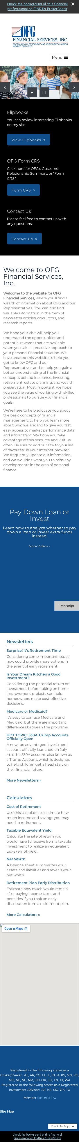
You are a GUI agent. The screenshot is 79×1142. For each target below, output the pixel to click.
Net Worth (16, 859)
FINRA (42, 1098)
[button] (60, 57)
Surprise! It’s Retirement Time (34, 650)
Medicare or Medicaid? (27, 711)
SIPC (52, 1098)
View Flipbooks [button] (26, 140)
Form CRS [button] (21, 190)
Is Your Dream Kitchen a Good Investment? (34, 676)
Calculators (19, 797)
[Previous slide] (5, 87)
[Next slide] (74, 87)
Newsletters (20, 641)
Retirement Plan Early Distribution (38, 883)
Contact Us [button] (22, 239)
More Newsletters (24, 780)
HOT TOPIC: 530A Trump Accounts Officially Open (37, 737)
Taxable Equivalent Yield (29, 830)
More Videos (39, 546)
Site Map (7, 1111)
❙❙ (44, 92)
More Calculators (23, 915)
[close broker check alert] (73, 4)
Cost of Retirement (24, 807)
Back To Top (60, 1126)
